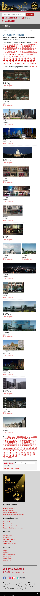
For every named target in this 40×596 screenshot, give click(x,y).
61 (14, 49)
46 (16, 48)
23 (36, 44)
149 (10, 61)
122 (27, 56)
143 (25, 60)
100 (29, 53)
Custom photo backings (11, 526)
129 (16, 58)
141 (19, 60)
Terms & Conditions (9, 543)
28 (12, 46)
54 (33, 48)
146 (34, 60)
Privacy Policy (7, 541)
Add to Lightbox (8, 86)
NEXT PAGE (8, 457)
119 (18, 56)
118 (15, 56)
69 (31, 49)
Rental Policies (8, 535)
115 (7, 56)
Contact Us (7, 561)
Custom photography (10, 524)
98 (25, 53)
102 (35, 53)
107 (16, 54)
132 (25, 58)
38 (33, 46)
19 (28, 44)
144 (28, 60)
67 (27, 49)
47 (18, 48)
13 (15, 44)
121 (24, 56)
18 (25, 44)
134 (31, 58)
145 (31, 60)
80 (20, 51)
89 (6, 53)
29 (14, 46)
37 (31, 46)
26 (8, 46)
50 (25, 48)
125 (4, 58)
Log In (5, 550)
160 (10, 63)
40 (3, 48)
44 (12, 48)
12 (13, 44)
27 (10, 46)
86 (33, 51)
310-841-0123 (8, 21)
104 (7, 54)
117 (12, 56)
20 (30, 44)
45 (14, 48)
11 (11, 44)
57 (6, 49)
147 (4, 61)
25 (6, 46)
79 (18, 51)
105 (10, 54)
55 (35, 48)
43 (10, 48)
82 (25, 51)
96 (20, 53)
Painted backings (9, 508)
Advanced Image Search (11, 468)
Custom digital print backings (13, 528)
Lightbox (27, 18)
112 (30, 54)
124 (33, 56)
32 (20, 46)
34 (25, 46)
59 (10, 49)
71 (35, 49)
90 (8, 53)
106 (13, 54)
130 (19, 58)
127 (10, 58)
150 (13, 61)
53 (31, 48)
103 (4, 54)
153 (22, 61)
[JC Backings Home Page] (14, 501)
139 (13, 60)
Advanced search (9, 555)
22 (34, 44)
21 (32, 44)
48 (20, 48)
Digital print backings (10, 512)
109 (22, 54)
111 (27, 54)
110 (25, 54)
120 (21, 56)
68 (29, 49)
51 (27, 48)
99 (27, 53)
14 (17, 44)
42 (8, 48)
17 (23, 44)
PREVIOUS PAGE (19, 63)
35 (27, 46)
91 (10, 53)
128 (13, 58)
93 (14, 53)
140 (16, 60)
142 (22, 60)
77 (14, 51)
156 (31, 61)
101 (32, 53)
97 (23, 53)
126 (7, 58)
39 (35, 46)
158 (4, 63)
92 (12, 53)
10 (8, 44)
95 (18, 53)
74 (8, 51)
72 (3, 51)
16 (21, 44)
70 (33, 49)
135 (34, 58)
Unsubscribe (7, 559)
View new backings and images (13, 514)
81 (23, 51)
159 (7, 63)
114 (4, 56)
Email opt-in (7, 557)
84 (29, 51)
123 (30, 56)
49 (23, 48)
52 (29, 48)
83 (27, 51)
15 (19, 44)
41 (6, 48)
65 (23, 49)
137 (7, 60)
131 (22, 58)
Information (7, 537)
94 (16, 53)
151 (16, 61)
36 (29, 46)
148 (7, 61)
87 (35, 51)
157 (34, 61)
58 (8, 49)
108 (19, 54)
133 (28, 58)
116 (9, 56)
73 (6, 51)
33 (23, 46)
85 (31, 51)
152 (19, 61)
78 (16, 51)
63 (18, 49)
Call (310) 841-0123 (13, 569)
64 (20, 49)
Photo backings (8, 510)
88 (3, 53)
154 (25, 61)
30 (16, 46)
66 (25, 49)
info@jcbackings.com (14, 572)
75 (10, 51)
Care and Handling (9, 539)
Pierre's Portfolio (8, 522)
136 (4, 60)
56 (3, 49)
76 (12, 51)
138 (10, 60)
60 (12, 49)
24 (3, 46)
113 (33, 54)
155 (28, 61)
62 (16, 49)
